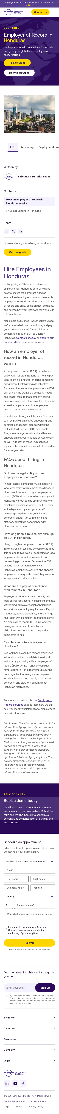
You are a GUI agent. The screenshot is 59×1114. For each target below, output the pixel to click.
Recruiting (27, 147)
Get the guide (17, 252)
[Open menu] (53, 12)
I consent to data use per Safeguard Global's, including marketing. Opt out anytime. (28, 930)
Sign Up (45, 987)
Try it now (28, 5)
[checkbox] (5, 927)
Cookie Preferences (14, 1101)
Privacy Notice (26, 930)
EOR (12, 147)
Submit (29, 942)
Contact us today (26, 337)
